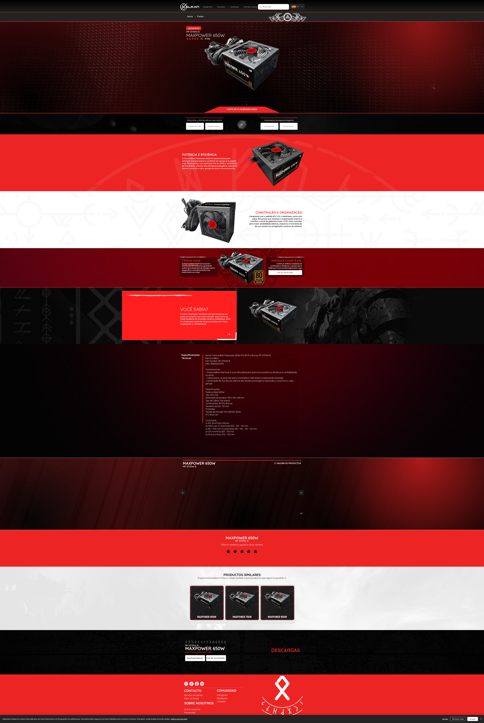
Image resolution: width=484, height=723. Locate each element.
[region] (206, 603)
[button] (207, 7)
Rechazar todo (458, 719)
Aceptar (473, 719)
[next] (301, 492)
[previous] (182, 492)
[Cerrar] (480, 719)
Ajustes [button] (445, 719)
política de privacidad (179, 719)
